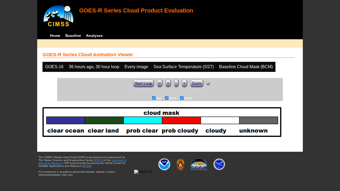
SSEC (98, 160)
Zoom (197, 83)
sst (158, 98)
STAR (86, 165)
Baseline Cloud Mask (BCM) (246, 66)
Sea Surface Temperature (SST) (184, 66)
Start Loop (143, 83)
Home (55, 35)
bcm (172, 98)
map (188, 98)
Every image (136, 66)
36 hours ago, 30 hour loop (94, 66)
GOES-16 (54, 66)
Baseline (73, 35)
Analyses (94, 35)
